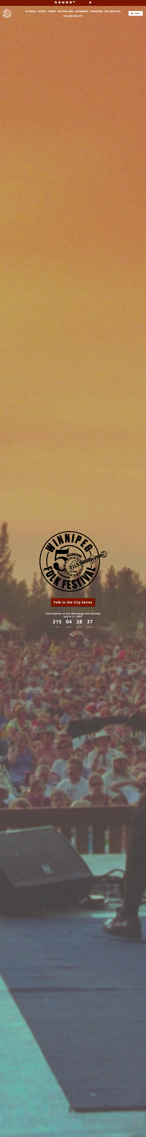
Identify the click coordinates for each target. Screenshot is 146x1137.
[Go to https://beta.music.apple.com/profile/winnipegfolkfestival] (90, 2)
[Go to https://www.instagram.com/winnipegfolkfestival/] (59, 2)
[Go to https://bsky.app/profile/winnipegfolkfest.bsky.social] (63, 2)
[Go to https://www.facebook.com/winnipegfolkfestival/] (55, 2)
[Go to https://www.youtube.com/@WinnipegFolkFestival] (70, 2)
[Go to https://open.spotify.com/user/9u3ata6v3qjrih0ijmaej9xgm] (80, 2)
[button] (73, 602)
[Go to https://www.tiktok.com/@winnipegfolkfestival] (67, 2)
